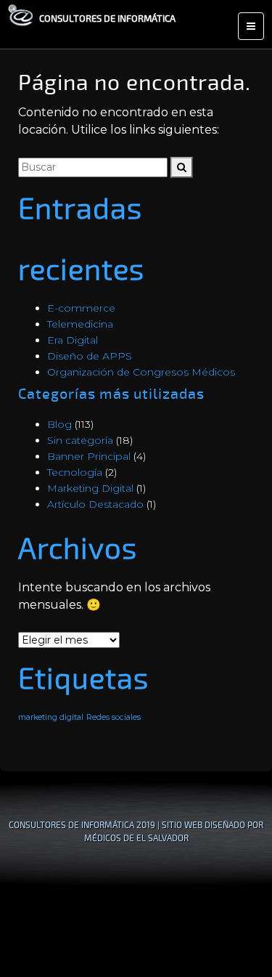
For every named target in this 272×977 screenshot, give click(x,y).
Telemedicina (80, 324)
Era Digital (72, 339)
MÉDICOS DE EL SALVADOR (136, 838)
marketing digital (50, 717)
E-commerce (81, 308)
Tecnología (74, 472)
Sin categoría (80, 440)
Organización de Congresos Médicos (141, 371)
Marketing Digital (90, 488)
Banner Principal (89, 456)
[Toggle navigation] (251, 26)
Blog (59, 424)
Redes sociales (113, 717)
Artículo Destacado (95, 504)
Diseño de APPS (89, 355)
